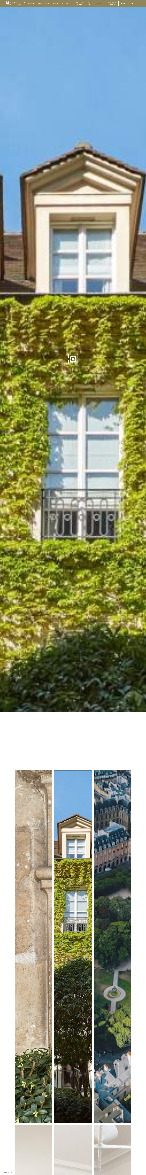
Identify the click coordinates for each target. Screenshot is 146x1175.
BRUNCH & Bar (79, 3)
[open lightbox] (33, 946)
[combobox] (8, 1173)
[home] (15, 3)
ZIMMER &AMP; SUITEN (47, 3)
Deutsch (6, 1173)
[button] (31, 3)
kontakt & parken (112, 3)
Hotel (29, 3)
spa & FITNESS (90, 3)
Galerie (100, 3)
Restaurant (67, 3)
